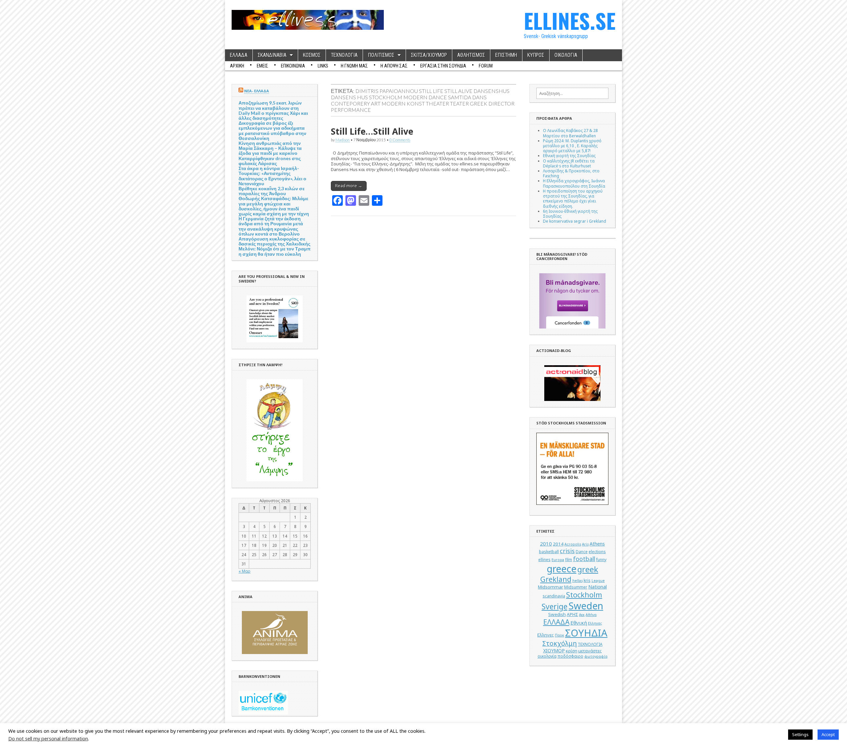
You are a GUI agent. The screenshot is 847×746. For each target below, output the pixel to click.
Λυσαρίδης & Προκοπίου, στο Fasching (571, 173)
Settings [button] (800, 734)
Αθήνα (591, 614)
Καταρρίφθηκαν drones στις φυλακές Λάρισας (270, 160)
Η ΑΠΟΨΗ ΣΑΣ (394, 65)
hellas (577, 580)
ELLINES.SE (569, 20)
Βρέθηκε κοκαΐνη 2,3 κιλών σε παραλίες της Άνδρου (272, 191)
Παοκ (559, 635)
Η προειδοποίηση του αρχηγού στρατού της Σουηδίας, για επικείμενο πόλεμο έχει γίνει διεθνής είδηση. (572, 198)
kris (587, 580)
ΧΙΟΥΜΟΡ (554, 650)
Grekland (555, 579)
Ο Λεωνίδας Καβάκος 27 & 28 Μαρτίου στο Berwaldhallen (570, 133)
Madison (342, 139)
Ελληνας (595, 623)
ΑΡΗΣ (572, 614)
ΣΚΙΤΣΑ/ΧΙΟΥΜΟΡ (429, 55)
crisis (567, 551)
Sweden (585, 605)
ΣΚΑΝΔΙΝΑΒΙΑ (272, 55)
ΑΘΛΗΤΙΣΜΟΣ (471, 55)
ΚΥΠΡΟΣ (535, 55)
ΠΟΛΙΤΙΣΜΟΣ (381, 55)
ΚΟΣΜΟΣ (312, 55)
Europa (558, 559)
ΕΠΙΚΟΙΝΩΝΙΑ (293, 65)
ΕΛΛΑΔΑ (238, 55)
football (584, 559)
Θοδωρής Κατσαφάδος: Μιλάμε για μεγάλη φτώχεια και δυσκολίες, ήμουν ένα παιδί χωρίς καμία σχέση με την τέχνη (274, 206)
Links (323, 65)
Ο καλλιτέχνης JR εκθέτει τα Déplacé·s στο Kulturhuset (569, 163)
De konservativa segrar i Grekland (574, 221)
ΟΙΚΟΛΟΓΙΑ (566, 55)
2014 (558, 544)
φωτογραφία (595, 656)
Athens (597, 544)
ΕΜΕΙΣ (262, 65)
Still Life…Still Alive (372, 131)
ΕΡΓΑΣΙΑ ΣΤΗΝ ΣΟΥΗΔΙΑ (443, 65)
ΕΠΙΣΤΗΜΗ (506, 55)
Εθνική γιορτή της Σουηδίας (569, 155)
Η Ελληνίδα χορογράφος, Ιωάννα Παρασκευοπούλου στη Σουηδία (574, 183)
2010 (546, 543)
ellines (544, 559)
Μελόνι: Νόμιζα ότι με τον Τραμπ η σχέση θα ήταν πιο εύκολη (275, 251)
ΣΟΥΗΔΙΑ (586, 632)
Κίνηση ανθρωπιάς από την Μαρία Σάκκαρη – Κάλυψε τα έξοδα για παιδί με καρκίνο (270, 148)
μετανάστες (590, 651)
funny (601, 559)
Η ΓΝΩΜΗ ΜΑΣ (354, 65)
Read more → (348, 186)
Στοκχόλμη (559, 643)
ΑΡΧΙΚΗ (237, 65)
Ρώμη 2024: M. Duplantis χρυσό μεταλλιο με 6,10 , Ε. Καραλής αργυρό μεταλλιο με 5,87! (572, 145)
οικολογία (547, 656)
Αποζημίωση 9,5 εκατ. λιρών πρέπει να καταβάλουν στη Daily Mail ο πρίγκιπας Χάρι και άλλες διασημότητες (273, 110)
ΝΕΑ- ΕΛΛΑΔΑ (256, 90)
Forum (486, 65)
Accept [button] (828, 734)
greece (561, 568)
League (598, 580)
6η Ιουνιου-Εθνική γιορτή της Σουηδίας (570, 213)
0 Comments (399, 139)
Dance (582, 551)
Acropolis (572, 544)
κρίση (571, 651)
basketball (549, 551)
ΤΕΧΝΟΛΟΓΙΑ (344, 55)
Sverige (554, 606)
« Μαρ (244, 571)
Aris (585, 544)
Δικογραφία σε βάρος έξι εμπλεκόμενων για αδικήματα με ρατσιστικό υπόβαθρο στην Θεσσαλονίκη (272, 130)
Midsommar (550, 587)
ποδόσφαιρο (570, 656)
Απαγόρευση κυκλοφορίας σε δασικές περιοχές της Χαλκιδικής (274, 241)
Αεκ (582, 614)
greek (587, 569)
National (597, 587)
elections (597, 551)
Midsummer (575, 587)
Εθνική (578, 622)
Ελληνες (545, 635)
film (568, 559)
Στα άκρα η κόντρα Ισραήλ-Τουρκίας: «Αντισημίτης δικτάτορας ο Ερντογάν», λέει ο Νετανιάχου (272, 175)
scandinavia (554, 596)
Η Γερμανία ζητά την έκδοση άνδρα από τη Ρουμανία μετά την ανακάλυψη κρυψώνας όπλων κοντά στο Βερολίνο (271, 226)
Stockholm (584, 594)
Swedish (557, 614)
